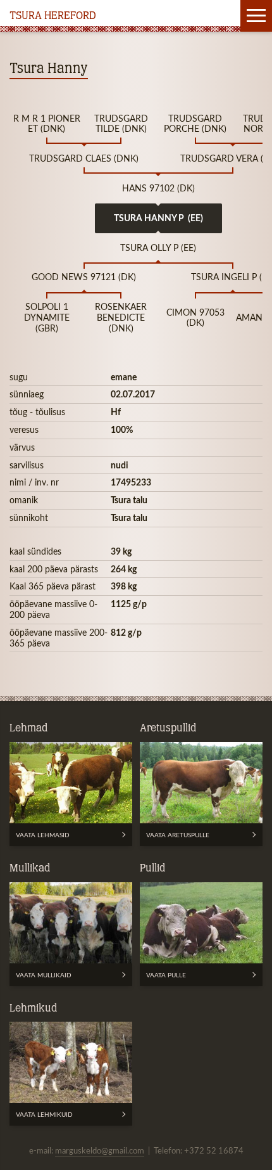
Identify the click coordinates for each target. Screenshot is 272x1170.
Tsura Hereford (52, 16)
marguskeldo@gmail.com (99, 1150)
